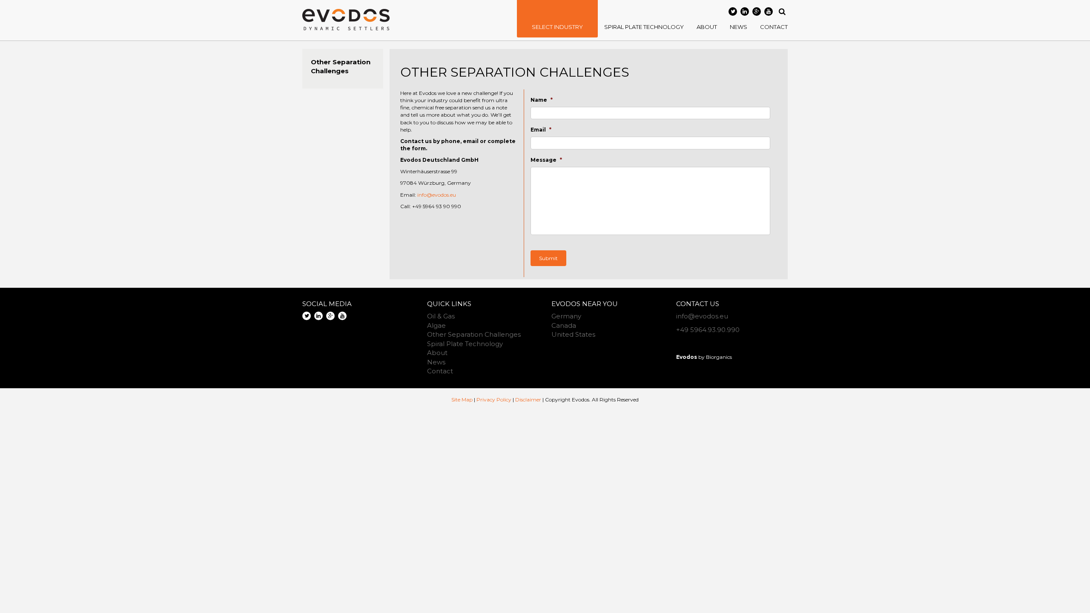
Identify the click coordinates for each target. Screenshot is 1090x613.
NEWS (738, 26)
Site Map (462, 399)
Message (546, 160)
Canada (563, 325)
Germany (566, 316)
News (436, 362)
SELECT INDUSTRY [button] (557, 26)
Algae (436, 325)
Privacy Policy (493, 399)
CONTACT (774, 26)
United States (573, 334)
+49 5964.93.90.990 (708, 330)
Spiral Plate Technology (465, 344)
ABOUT (707, 26)
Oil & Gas (441, 316)
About (437, 353)
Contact (440, 371)
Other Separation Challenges (474, 334)
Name (542, 100)
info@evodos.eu (436, 195)
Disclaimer (528, 399)
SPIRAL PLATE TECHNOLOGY (644, 26)
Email (541, 129)
